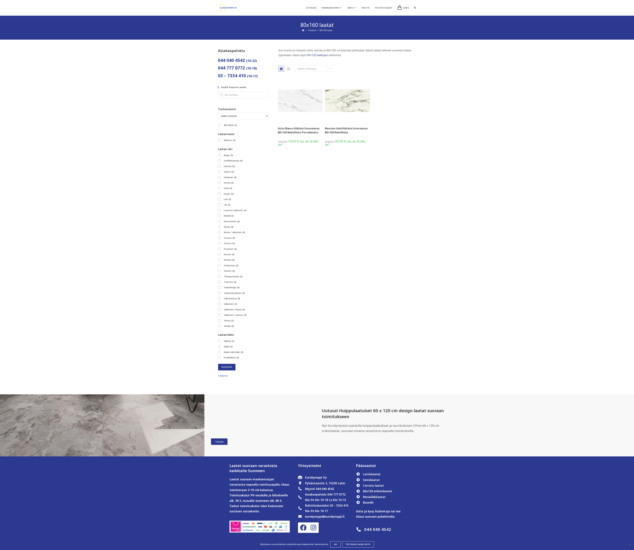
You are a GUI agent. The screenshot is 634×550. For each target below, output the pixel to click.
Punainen (230, 248)
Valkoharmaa (232, 298)
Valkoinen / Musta (234, 309)
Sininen (229, 270)
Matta (228, 346)
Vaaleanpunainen (234, 293)
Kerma (229, 182)
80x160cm (230, 125)
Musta (228, 226)
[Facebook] (303, 527)
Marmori (229, 140)
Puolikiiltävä (231, 357)
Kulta (228, 188)
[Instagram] (313, 527)
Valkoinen (230, 303)
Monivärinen (232, 221)
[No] (630, 544)
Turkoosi (230, 281)
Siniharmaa (231, 265)
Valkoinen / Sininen (235, 314)
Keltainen (230, 177)
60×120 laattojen (317, 55)
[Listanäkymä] (288, 68)
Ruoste (229, 254)
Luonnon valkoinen (235, 210)
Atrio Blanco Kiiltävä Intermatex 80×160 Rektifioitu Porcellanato (298, 130)
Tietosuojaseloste (358, 544)
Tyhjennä (223, 375)
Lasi (227, 199)
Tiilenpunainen (233, 276)
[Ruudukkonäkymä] (281, 68)
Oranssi (229, 237)
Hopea (229, 171)
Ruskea (229, 259)
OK (335, 544)
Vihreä (229, 320)
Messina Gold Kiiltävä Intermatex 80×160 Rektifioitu (346, 130)
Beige (228, 155)
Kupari (229, 193)
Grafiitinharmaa (233, 160)
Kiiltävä (229, 341)
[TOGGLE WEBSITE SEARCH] (415, 8)
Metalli (229, 215)
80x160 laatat (325, 30)
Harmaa (229, 166)
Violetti (229, 326)
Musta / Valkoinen (234, 232)
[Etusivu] (303, 30)
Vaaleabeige (232, 287)
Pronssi (229, 243)
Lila (227, 204)
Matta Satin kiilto (233, 352)
